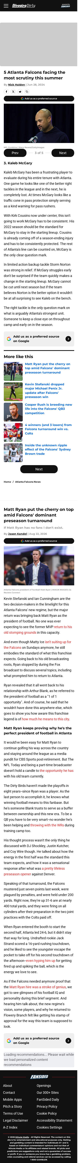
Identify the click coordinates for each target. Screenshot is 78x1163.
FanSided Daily (48, 1099)
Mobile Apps (12, 1099)
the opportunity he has (56, 771)
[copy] (27, 91)
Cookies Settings (49, 1127)
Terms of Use (13, 1113)
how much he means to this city (45, 719)
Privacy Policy (47, 1106)
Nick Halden (16, 84)
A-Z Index (10, 1127)
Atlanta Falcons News (28, 481)
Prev (15, 153)
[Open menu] (6, 5)
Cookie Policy (47, 1113)
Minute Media (22, 1137)
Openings (44, 1086)
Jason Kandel (17, 533)
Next (62, 153)
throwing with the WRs (47, 825)
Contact (9, 1093)
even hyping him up (40, 961)
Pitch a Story (12, 1106)
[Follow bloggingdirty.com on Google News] (68, 339)
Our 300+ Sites (48, 1093)
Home (7, 481)
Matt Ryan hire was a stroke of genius (37, 987)
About (7, 1086)
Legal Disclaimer (15, 1120)
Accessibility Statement (54, 1120)
